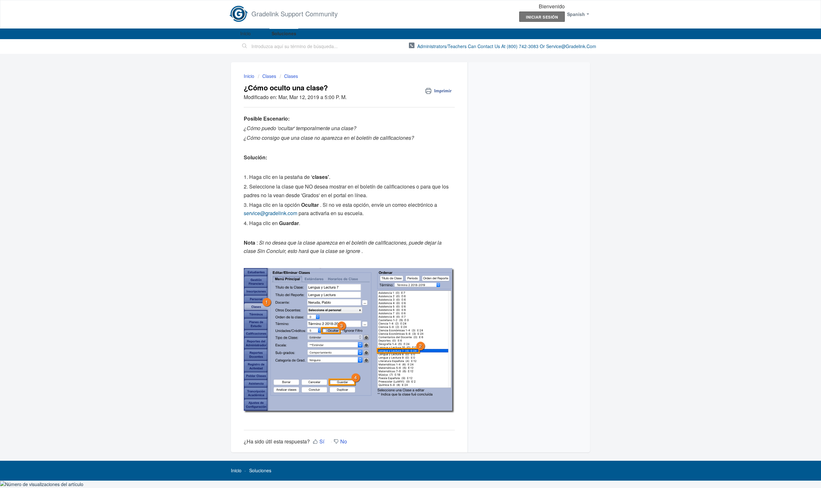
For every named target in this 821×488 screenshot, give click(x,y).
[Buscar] (244, 46)
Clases (269, 76)
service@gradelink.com (270, 213)
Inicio (245, 33)
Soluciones (284, 33)
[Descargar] (399, 161)
